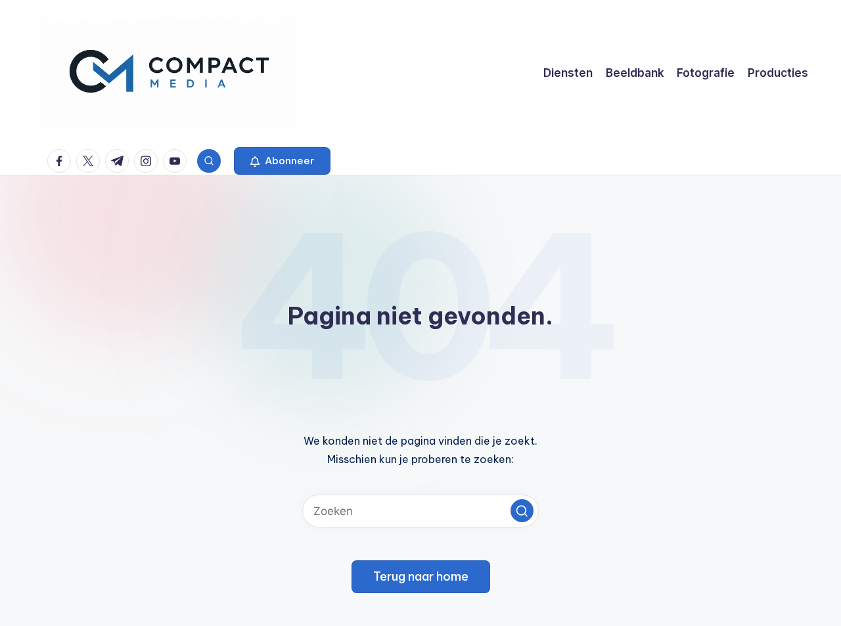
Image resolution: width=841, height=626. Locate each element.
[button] (282, 161)
